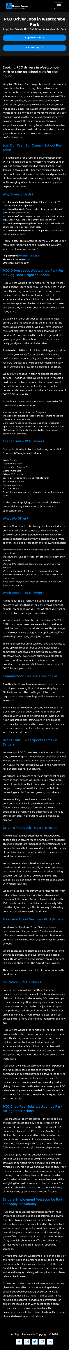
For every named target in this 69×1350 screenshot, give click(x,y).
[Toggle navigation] (58, 6)
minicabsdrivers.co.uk (29, 256)
